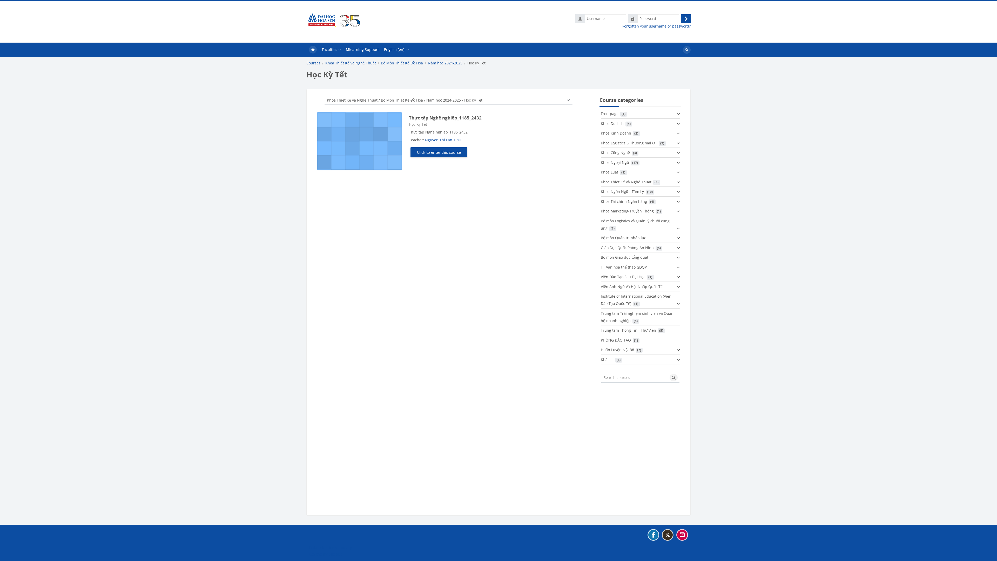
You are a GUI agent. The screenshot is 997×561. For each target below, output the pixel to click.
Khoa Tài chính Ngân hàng (624, 201)
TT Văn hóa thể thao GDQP (624, 267)
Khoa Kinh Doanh (616, 133)
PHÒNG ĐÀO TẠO (616, 340)
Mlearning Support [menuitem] (362, 49)
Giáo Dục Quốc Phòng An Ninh (627, 247)
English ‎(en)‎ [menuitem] (394, 49)
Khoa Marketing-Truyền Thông (627, 211)
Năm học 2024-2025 (445, 63)
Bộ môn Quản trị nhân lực (623, 237)
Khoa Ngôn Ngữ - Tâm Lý (622, 191)
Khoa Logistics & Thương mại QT (629, 143)
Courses (313, 63)
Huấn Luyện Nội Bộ (617, 349)
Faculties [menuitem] (329, 49)
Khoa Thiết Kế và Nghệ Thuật (350, 63)
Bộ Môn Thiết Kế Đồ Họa (402, 63)
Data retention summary (330, 547)
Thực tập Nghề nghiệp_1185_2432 (445, 118)
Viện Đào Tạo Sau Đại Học (623, 276)
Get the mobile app (326, 554)
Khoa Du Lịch (612, 123)
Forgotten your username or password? (656, 26)
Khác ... (607, 359)
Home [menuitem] (312, 50)
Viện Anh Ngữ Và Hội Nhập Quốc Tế (632, 286)
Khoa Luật (609, 172)
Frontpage (609, 113)
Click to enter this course (439, 152)
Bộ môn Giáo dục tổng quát (624, 257)
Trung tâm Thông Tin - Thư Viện (628, 330)
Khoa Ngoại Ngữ (615, 162)
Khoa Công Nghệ (615, 152)
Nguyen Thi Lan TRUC (444, 139)
